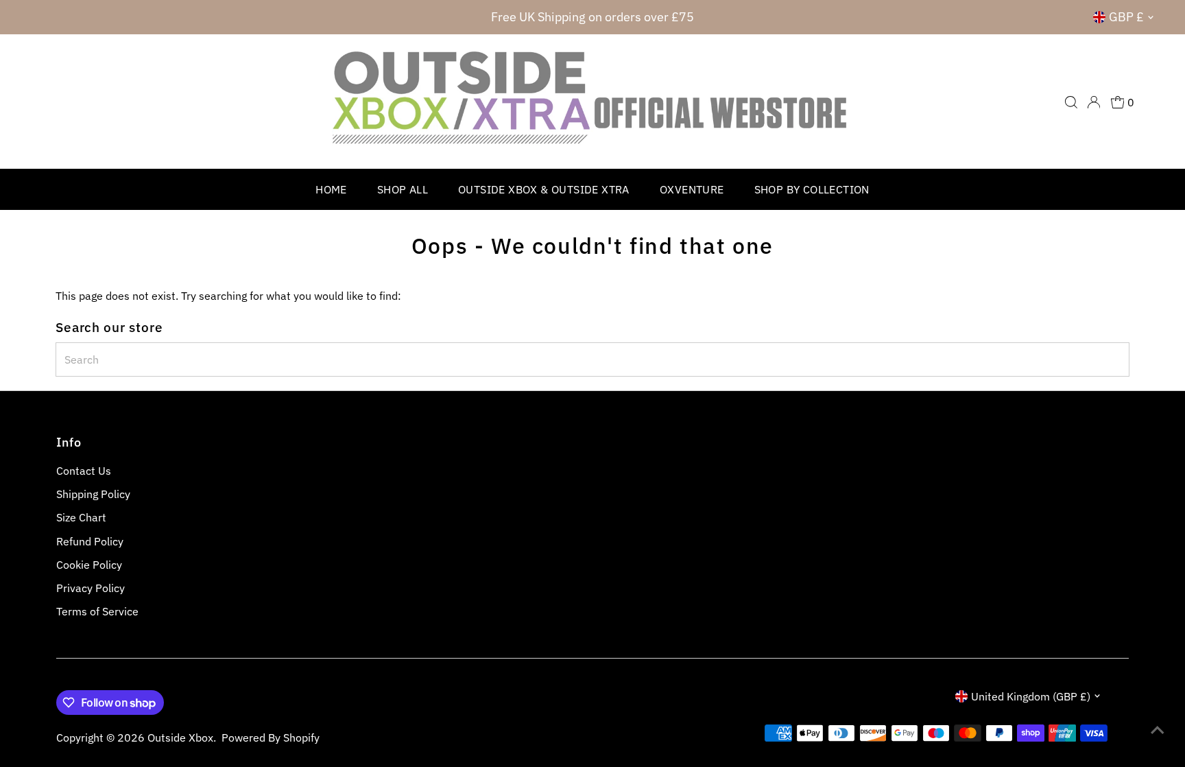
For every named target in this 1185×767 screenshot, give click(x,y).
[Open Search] (1071, 102)
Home (331, 189)
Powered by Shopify (271, 737)
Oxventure (692, 189)
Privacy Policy (90, 588)
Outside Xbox (180, 737)
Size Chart (81, 517)
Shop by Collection (812, 189)
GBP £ (1126, 17)
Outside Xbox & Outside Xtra (544, 189)
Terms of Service (97, 611)
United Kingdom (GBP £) (1030, 696)
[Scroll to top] (1157, 729)
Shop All (402, 189)
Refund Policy (89, 541)
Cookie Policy (89, 564)
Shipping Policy (93, 494)
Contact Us (83, 470)
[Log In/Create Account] (1094, 102)
